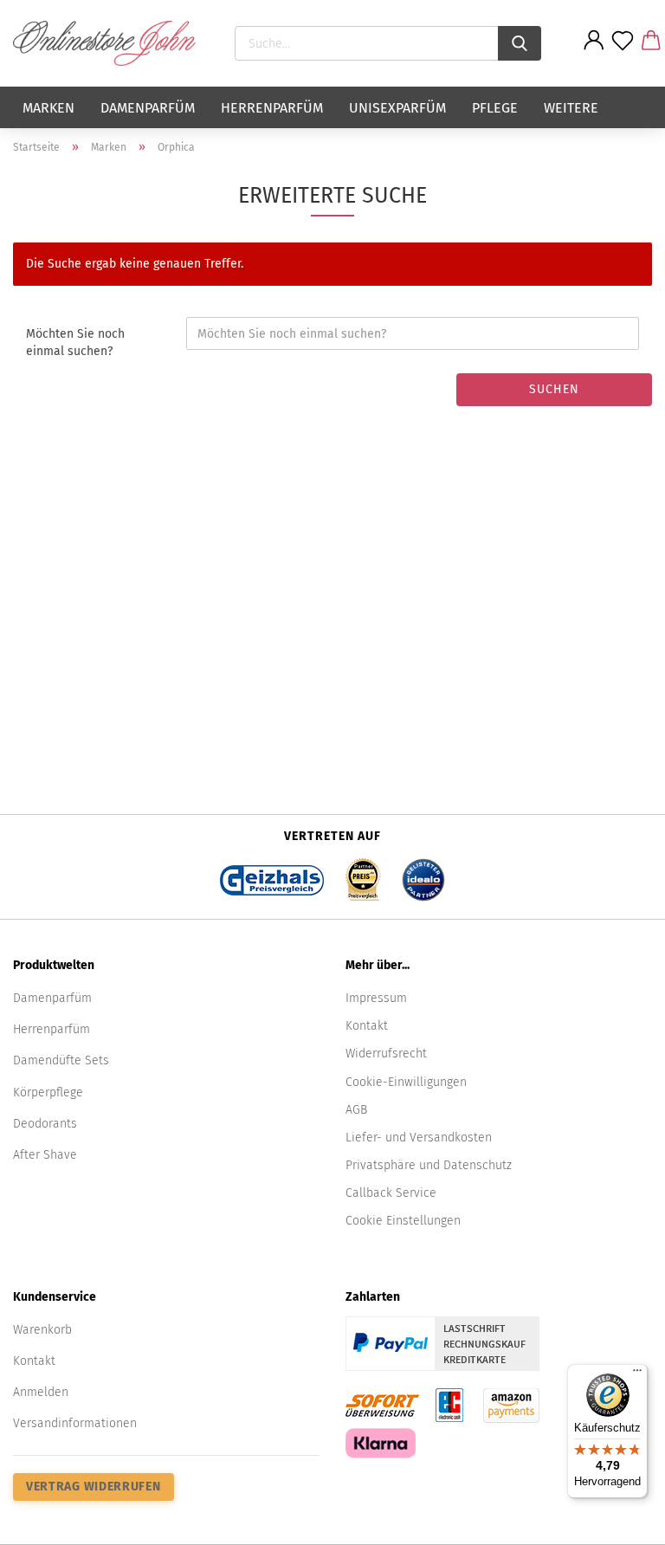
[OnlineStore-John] (111, 43)
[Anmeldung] (594, 53)
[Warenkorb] (650, 53)
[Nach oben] (617, 1519)
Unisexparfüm (397, 108)
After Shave (45, 1154)
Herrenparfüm (272, 108)
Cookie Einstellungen (403, 1220)
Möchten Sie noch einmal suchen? (75, 342)
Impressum (376, 998)
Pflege (495, 108)
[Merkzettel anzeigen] (623, 53)
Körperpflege (48, 1092)
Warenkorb (42, 1329)
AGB (356, 1109)
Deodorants (45, 1123)
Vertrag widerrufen (93, 1486)
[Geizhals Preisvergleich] (271, 874)
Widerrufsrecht (386, 1053)
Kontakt (366, 1025)
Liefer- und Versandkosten (418, 1137)
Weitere (571, 108)
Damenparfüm (147, 108)
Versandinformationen (75, 1423)
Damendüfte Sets (61, 1060)
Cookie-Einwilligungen (406, 1082)
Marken (48, 108)
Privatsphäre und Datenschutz (428, 1165)
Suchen (554, 389)
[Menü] (637, 1374)
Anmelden (40, 1392)
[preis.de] (363, 874)
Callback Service (390, 1193)
